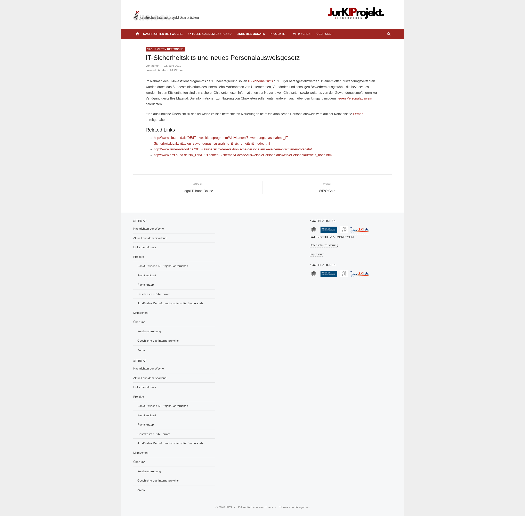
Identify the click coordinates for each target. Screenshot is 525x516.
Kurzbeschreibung (149, 331)
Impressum (317, 254)
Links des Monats (250, 33)
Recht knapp (145, 284)
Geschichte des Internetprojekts (158, 340)
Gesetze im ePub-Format (153, 294)
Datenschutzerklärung (324, 245)
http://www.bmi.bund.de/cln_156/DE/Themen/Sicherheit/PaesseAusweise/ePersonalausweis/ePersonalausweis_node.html (243, 155)
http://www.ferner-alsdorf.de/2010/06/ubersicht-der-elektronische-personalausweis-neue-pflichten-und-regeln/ (233, 149)
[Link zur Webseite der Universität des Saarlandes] (314, 232)
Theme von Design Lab (294, 507)
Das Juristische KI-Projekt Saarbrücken (162, 266)
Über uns (323, 33)
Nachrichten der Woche (163, 33)
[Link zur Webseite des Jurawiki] (359, 233)
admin (155, 65)
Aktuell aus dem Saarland (209, 33)
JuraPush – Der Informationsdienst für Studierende (170, 303)
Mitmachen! (302, 33)
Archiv (141, 350)
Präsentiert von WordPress (255, 507)
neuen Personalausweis (354, 98)
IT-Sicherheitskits (260, 81)
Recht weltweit (146, 275)
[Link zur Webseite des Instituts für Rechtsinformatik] (329, 233)
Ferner (358, 114)
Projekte (277, 33)
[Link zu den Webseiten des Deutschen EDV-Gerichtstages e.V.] (344, 232)
